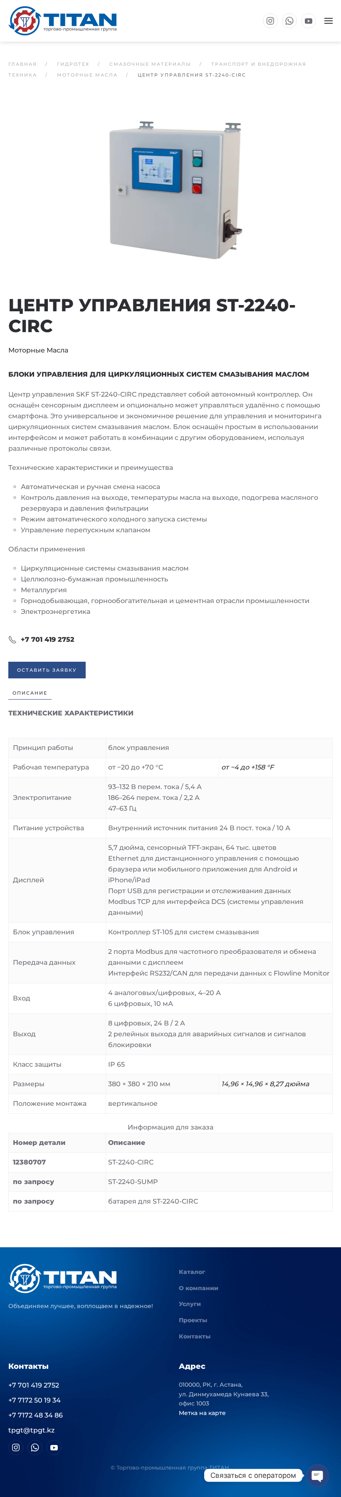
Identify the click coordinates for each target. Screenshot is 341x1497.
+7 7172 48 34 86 (35, 1415)
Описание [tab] (29, 693)
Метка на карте (202, 1413)
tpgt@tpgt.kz (31, 1430)
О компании (198, 1288)
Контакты (194, 1336)
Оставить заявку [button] (47, 670)
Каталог (192, 1272)
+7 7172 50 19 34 (34, 1400)
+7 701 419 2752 (47, 639)
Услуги (190, 1304)
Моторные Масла (38, 350)
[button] (328, 21)
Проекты (193, 1320)
